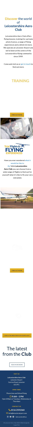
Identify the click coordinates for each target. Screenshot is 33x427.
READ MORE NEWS (17, 364)
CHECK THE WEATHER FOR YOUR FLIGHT (17, 335)
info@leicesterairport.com (18, 413)
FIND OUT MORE (17, 115)
